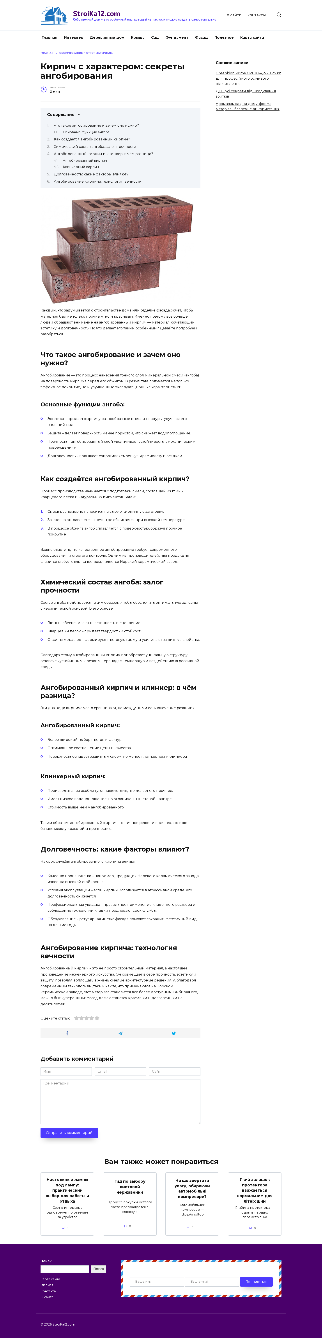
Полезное (224, 37)
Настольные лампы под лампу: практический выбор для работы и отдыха (67, 1190)
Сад (155, 37)
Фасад (201, 37)
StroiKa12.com (96, 13)
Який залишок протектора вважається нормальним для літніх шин (254, 1190)
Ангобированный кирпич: (85, 161)
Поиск (46, 1261)
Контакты (257, 15)
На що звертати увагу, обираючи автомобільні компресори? (192, 1188)
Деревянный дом (107, 37)
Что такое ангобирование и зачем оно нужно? (96, 125)
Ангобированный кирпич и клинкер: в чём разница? (103, 154)
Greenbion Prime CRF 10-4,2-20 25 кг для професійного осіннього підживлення (248, 78)
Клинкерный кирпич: (81, 167)
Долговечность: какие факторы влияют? (91, 174)
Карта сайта (252, 37)
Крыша (138, 37)
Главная (49, 37)
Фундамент (176, 37)
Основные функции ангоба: (86, 132)
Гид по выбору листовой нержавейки (129, 1186)
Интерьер (73, 37)
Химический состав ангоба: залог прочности (95, 147)
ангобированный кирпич (123, 322)
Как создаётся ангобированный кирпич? (92, 139)
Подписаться (256, 1282)
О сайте (234, 15)
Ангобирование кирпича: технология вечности (98, 181)
